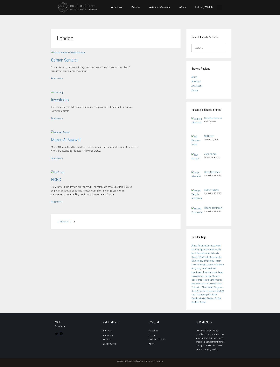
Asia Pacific (197, 85)
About (57, 321)
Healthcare (219, 264)
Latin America (197, 276)
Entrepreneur (197, 260)
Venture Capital (198, 302)
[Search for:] (208, 47)
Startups (220, 291)
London (208, 276)
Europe (135, 7)
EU (205, 261)
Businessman (203, 253)
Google (210, 264)
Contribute (60, 326)
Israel (214, 272)
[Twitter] (56, 334)
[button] (219, 7)
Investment (211, 268)
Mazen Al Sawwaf (66, 139)
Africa (182, 7)
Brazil (193, 253)
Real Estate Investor (200, 283)
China (201, 257)
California (214, 253)
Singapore (218, 287)
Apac (202, 249)
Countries (106, 330)
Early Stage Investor (213, 257)
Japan (220, 272)
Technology (202, 294)
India (204, 268)
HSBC (56, 179)
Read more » (57, 78)
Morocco (216, 276)
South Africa (196, 291)
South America (209, 291)
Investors (106, 339)
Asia (207, 249)
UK (209, 294)
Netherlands (196, 280)
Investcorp (60, 99)
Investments (197, 272)
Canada (194, 257)
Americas (116, 7)
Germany (202, 264)
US (215, 298)
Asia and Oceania (159, 7)
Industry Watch (204, 7)
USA (219, 298)
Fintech (218, 261)
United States (206, 298)
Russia (212, 283)
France (194, 264)
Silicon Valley (208, 287)
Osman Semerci (64, 60)
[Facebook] (61, 334)
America (202, 245)
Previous (62, 221)
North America (216, 280)
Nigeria (206, 280)
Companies (107, 335)
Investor (207, 272)
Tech (193, 294)
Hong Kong (196, 268)
